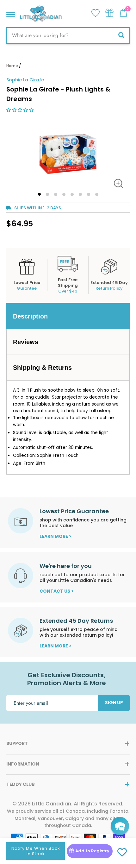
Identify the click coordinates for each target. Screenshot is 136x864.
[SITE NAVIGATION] (10, 13)
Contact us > (57, 591)
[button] (20, 110)
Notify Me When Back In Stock (35, 851)
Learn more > (55, 536)
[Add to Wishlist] (122, 852)
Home (12, 65)
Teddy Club (20, 784)
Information (22, 764)
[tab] (68, 316)
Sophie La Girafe (25, 80)
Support (17, 743)
